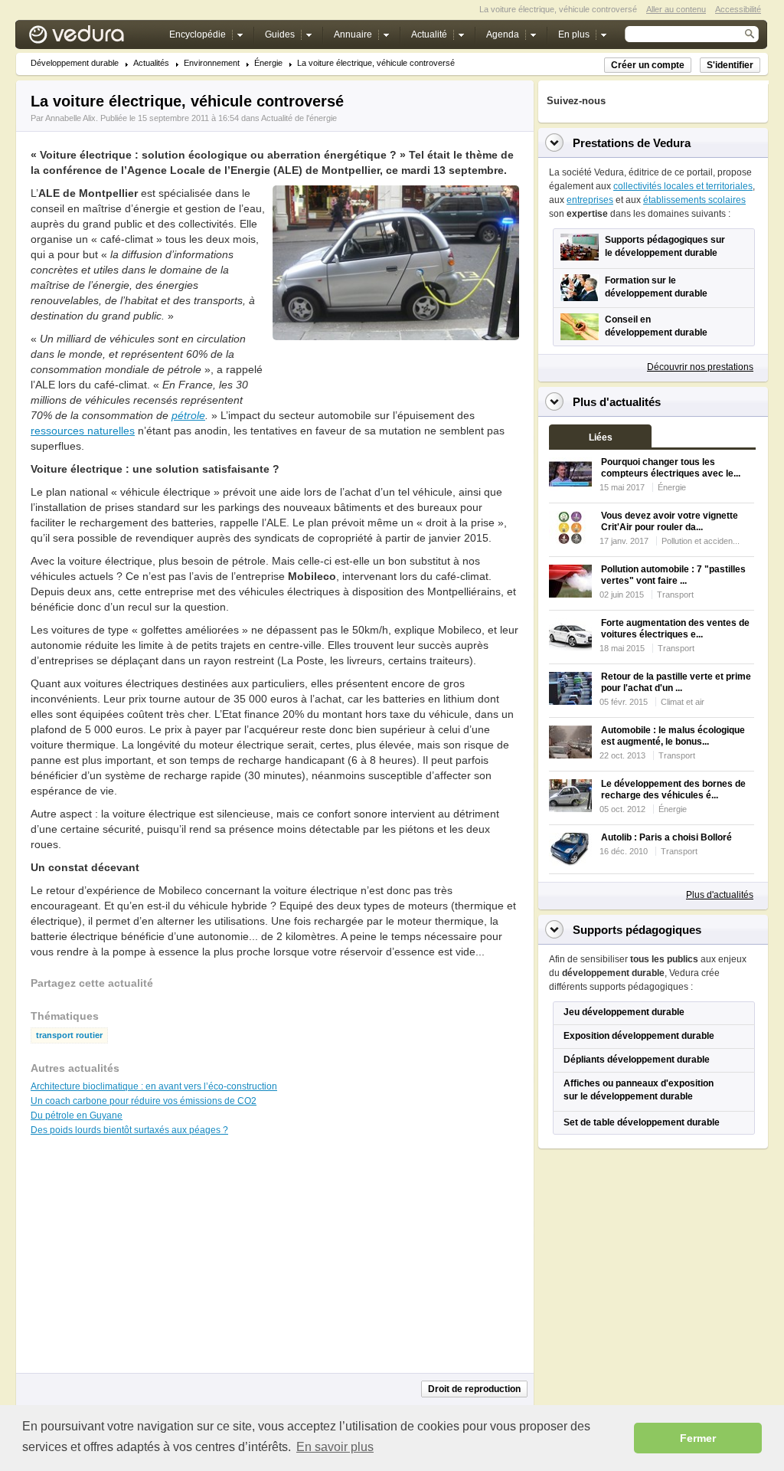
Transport (675, 594)
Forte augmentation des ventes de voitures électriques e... (675, 629)
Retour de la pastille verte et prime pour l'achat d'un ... (676, 682)
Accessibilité (738, 9)
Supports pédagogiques (637, 929)
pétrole (188, 415)
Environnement (212, 63)
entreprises (590, 200)
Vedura (95, 38)
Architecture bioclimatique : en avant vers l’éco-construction (154, 1086)
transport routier (69, 1035)
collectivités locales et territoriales (683, 186)
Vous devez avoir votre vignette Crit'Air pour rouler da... (669, 521)
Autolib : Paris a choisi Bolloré (666, 837)
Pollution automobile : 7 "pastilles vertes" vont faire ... (673, 575)
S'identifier (730, 65)
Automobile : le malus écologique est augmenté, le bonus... (673, 736)
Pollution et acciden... (701, 540)
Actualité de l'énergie (299, 118)
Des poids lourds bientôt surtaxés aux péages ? (129, 1130)
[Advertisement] (395, 374)
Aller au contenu (676, 9)
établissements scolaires (694, 200)
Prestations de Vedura (632, 142)
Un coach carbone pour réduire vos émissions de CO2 (143, 1101)
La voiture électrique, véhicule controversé (376, 63)
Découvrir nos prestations (700, 367)
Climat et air (682, 701)
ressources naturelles (83, 430)
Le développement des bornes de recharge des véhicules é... (673, 789)
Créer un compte (647, 65)
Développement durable (75, 63)
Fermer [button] (698, 1438)
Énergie (268, 63)
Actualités (151, 63)
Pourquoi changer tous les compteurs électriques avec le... (670, 468)
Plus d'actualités (719, 894)
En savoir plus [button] (335, 1446)
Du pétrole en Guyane (76, 1115)
